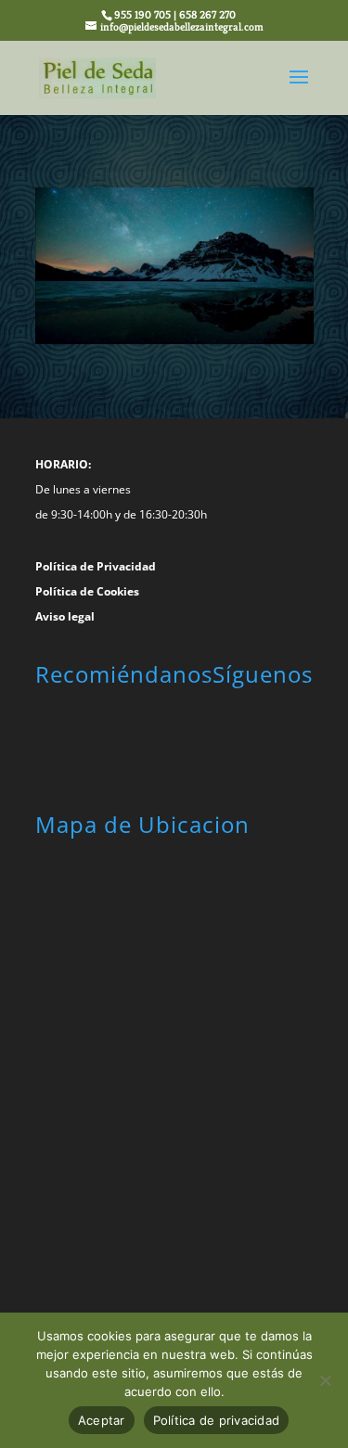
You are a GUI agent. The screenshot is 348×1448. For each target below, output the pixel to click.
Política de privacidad (216, 1420)
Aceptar (101, 1420)
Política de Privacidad (95, 566)
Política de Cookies (87, 591)
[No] (325, 1380)
